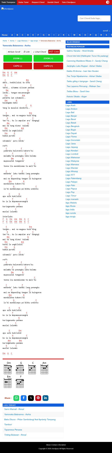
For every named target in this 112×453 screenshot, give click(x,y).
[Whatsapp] (16, 398)
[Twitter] (31, 398)
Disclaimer (62, 445)
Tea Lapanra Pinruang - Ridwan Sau (83, 86)
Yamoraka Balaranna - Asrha (17, 414)
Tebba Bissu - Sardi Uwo (78, 91)
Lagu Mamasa (72, 164)
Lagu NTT (70, 175)
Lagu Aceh (70, 105)
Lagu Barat (71, 119)
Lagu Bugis (71, 130)
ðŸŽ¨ (51, 51)
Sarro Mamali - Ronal (14, 409)
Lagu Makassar (73, 157)
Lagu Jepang (72, 147)
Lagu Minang (72, 171)
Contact (54, 445)
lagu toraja (70, 216)
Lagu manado (72, 199)
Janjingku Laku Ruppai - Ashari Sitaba (84, 66)
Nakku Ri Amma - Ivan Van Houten (83, 71)
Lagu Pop (70, 192)
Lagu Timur (71, 195)
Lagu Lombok (72, 154)
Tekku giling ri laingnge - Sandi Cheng (84, 81)
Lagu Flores (71, 136)
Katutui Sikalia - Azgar (77, 96)
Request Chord (38, 2)
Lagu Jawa (71, 143)
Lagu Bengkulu (72, 126)
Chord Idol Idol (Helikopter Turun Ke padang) (87, 56)
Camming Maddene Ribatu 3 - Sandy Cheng (87, 61)
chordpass (55, 448)
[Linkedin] (45, 398)
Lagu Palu (70, 185)
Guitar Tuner (23, 2)
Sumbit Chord (53, 2)
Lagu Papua (71, 188)
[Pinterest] (38, 398)
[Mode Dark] (107, 2)
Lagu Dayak (71, 133)
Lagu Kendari (72, 150)
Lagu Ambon (71, 109)
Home (5, 35)
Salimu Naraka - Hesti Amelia (80, 51)
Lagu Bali (70, 112)
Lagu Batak (71, 123)
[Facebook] (24, 398)
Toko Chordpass (69, 2)
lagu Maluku (71, 202)
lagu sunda (71, 213)
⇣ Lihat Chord (39, 52)
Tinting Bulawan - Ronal (15, 435)
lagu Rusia (70, 206)
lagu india (70, 209)
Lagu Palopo (71, 182)
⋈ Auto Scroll (14, 52)
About (48, 445)
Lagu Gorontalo (73, 140)
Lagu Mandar (72, 168)
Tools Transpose (8, 2)
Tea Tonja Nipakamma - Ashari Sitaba (84, 76)
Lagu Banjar (71, 116)
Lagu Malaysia (72, 161)
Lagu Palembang (73, 178)
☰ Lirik (26, 52)
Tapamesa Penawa (13, 429)
